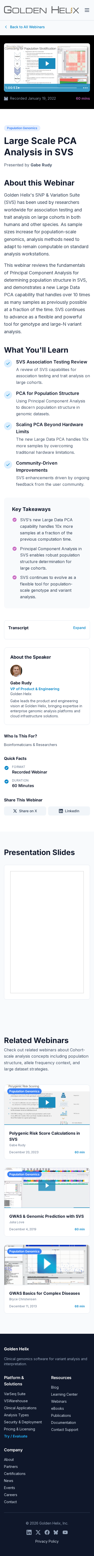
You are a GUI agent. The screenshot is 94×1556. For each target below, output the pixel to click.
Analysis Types (16, 1415)
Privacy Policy (47, 1541)
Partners (11, 1466)
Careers (10, 1495)
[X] (38, 1532)
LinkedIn (72, 811)
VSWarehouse (16, 1401)
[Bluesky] (56, 1532)
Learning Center (64, 1394)
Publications (61, 1415)
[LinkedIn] (29, 1532)
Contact (10, 1502)
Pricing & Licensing (19, 1429)
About (9, 1459)
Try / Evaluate (15, 1436)
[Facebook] (47, 1532)
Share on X (28, 811)
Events (9, 1488)
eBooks (57, 1408)
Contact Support (64, 1429)
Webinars (59, 1401)
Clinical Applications (20, 1408)
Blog (55, 1387)
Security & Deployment (23, 1422)
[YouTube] (65, 1532)
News (8, 1480)
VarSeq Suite (15, 1394)
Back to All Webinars (27, 27)
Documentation (63, 1422)
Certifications (15, 1473)
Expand (79, 627)
